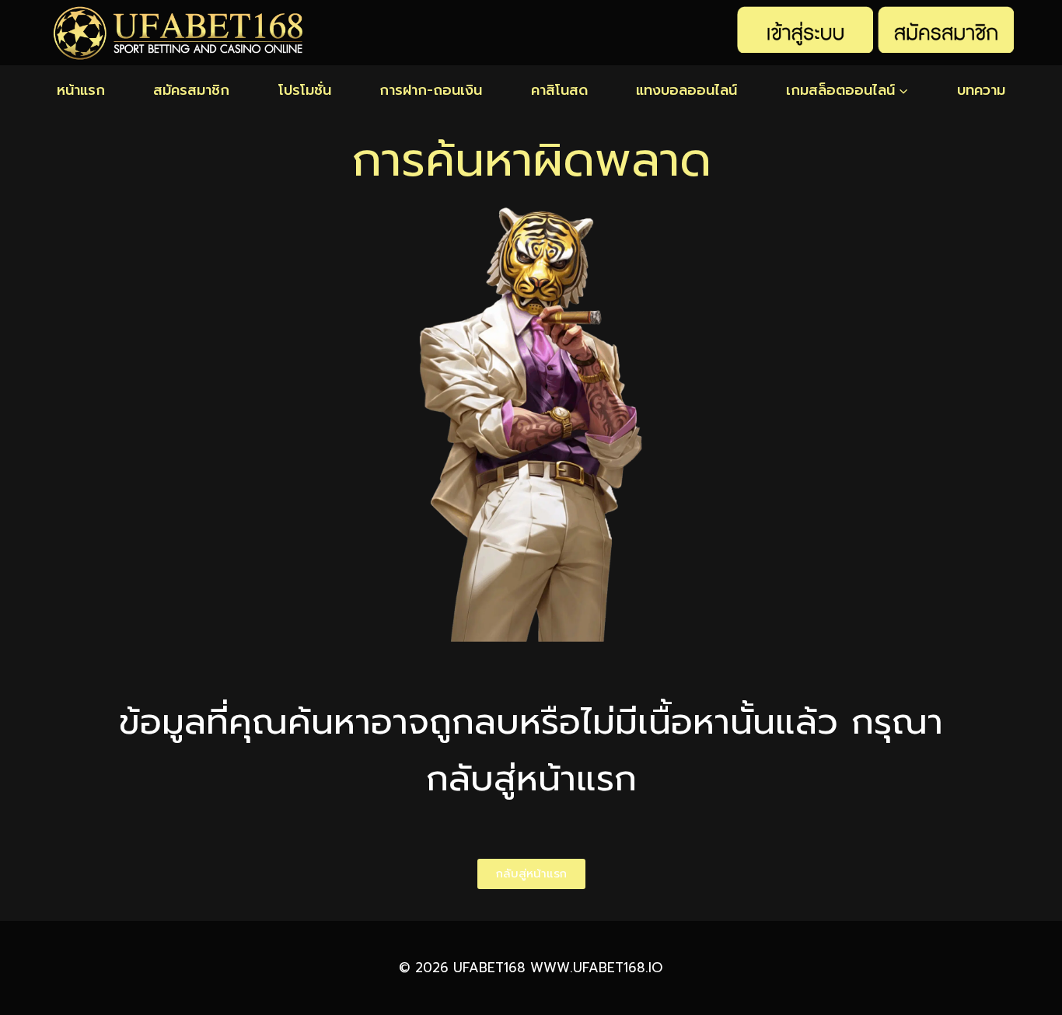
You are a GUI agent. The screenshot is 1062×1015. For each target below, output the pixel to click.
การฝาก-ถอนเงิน (430, 90)
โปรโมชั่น (304, 90)
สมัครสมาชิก (191, 90)
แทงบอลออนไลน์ (686, 90)
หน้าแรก (81, 90)
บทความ (981, 90)
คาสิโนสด (559, 90)
